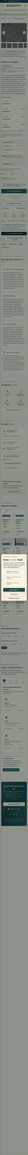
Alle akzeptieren (14, 589)
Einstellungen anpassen (14, 598)
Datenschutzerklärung (13, 567)
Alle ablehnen (14, 594)
